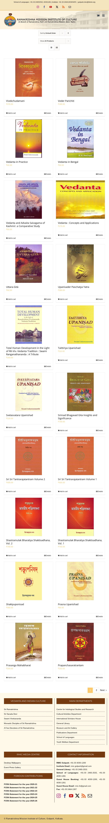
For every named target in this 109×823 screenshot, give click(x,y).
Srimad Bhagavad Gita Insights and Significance (77, 417)
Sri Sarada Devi (10, 714)
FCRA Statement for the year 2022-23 (20, 791)
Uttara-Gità (12, 286)
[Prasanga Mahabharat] (28, 642)
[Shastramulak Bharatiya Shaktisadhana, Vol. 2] (28, 517)
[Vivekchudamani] (28, 77)
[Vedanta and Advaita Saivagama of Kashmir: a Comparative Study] (28, 199)
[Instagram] (58, 796)
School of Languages (65, 737)
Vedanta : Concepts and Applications (78, 222)
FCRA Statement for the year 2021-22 (20, 787)
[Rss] (83, 796)
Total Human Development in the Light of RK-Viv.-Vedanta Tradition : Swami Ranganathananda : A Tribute (27, 351)
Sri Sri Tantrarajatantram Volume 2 (25, 479)
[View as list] (56, 47)
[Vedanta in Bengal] (80, 138)
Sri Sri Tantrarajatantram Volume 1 (77, 479)
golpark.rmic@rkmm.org (86, 2)
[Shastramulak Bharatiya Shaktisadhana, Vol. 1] (80, 517)
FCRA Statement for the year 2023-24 (20, 794)
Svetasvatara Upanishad (19, 415)
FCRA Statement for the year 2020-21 (20, 784)
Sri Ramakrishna (11, 709)
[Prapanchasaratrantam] (80, 642)
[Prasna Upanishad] (80, 581)
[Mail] (90, 796)
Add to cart (12, 113)
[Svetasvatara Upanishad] (28, 392)
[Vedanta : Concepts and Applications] (80, 199)
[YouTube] (71, 796)
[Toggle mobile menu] (103, 15)
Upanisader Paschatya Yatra (73, 286)
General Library (63, 723)
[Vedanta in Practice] (28, 138)
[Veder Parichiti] (80, 77)
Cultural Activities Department (68, 714)
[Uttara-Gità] (28, 263)
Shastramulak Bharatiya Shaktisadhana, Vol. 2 (28, 542)
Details (48, 113)
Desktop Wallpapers (12, 763)
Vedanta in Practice (17, 161)
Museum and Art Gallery (66, 728)
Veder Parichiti (66, 100)
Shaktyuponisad (15, 604)
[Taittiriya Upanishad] (80, 324)
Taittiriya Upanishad (69, 348)
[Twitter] (77, 796)
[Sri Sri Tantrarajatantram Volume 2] (28, 456)
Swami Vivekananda (12, 719)
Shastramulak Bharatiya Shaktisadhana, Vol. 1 (80, 542)
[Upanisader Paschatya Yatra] (80, 263)
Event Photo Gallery (12, 767)
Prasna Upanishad (68, 604)
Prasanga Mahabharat (18, 665)
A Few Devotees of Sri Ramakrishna (19, 728)
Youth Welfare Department (67, 742)
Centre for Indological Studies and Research (75, 709)
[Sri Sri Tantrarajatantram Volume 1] (80, 456)
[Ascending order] (68, 33)
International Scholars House (68, 719)
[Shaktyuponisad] (28, 581)
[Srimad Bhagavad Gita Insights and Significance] (80, 392)
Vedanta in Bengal (68, 161)
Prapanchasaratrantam (71, 665)
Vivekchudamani (15, 100)
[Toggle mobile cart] (98, 15)
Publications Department (66, 733)
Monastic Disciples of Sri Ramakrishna (20, 723)
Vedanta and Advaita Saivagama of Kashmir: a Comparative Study (25, 224)
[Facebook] (65, 796)
